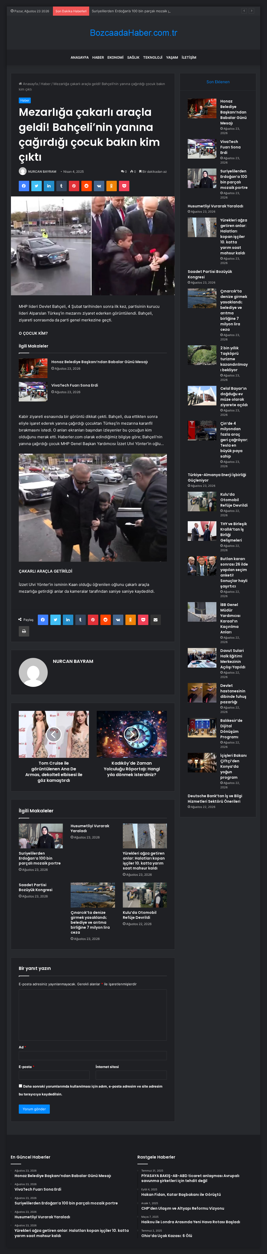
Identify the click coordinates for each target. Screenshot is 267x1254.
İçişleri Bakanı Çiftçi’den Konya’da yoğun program (233, 766)
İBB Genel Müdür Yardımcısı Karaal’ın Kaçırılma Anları (230, 618)
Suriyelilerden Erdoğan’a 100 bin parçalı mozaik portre (135, 11)
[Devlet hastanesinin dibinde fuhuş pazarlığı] (202, 693)
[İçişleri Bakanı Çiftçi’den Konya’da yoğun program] (202, 762)
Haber (98, 57)
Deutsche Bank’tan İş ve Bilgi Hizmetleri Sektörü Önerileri (215, 798)
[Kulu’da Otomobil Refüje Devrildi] (145, 895)
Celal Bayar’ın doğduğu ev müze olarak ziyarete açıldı (234, 396)
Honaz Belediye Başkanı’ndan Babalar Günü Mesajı (99, 361)
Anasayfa (80, 57)
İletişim (189, 57)
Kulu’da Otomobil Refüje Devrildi (139, 915)
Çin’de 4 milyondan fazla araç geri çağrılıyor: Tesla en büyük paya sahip (234, 440)
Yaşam (172, 57)
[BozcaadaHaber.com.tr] (133, 32)
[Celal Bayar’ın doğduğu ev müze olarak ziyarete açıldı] (202, 395)
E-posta (26, 1067)
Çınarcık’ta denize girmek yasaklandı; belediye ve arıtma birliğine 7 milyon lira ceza (90, 922)
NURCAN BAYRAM (42, 171)
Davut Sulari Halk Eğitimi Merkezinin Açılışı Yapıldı (232, 659)
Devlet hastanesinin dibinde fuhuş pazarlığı (233, 694)
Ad (22, 1047)
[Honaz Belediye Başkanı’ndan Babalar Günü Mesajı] (33, 368)
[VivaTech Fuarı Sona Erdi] (33, 391)
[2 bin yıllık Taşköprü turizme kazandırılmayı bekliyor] (202, 355)
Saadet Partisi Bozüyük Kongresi (35, 887)
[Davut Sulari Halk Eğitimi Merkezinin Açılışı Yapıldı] (202, 658)
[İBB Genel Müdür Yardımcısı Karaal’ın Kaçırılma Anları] (202, 612)
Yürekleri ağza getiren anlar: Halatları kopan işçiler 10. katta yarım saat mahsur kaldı (144, 861)
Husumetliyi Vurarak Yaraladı (90, 828)
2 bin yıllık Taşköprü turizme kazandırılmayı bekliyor (234, 359)
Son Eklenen (218, 81)
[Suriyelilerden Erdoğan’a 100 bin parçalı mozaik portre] (41, 836)
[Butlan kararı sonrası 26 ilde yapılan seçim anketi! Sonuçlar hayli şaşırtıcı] (202, 566)
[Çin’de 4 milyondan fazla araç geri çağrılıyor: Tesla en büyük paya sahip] (202, 430)
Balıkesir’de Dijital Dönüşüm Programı (231, 729)
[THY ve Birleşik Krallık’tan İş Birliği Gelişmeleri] (202, 531)
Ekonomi (115, 57)
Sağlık (133, 57)
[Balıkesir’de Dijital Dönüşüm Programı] (202, 727)
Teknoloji (152, 57)
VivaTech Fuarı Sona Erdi (74, 385)
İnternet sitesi (107, 1067)
